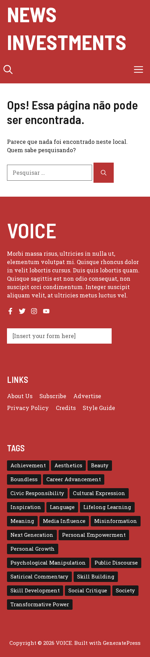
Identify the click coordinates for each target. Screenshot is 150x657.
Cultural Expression (99, 493)
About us (19, 396)
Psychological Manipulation (48, 562)
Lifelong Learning (107, 507)
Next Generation (31, 535)
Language (62, 507)
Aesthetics (68, 465)
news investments (66, 27)
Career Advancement (73, 479)
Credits (66, 407)
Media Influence (64, 521)
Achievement (28, 465)
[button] (8, 69)
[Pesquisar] (103, 173)
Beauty (99, 465)
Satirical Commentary (39, 576)
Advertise (87, 396)
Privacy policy (28, 407)
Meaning (22, 521)
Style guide (99, 407)
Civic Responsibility (37, 493)
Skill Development (35, 590)
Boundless (24, 479)
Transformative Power (39, 604)
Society (125, 590)
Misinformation (115, 521)
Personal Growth (32, 548)
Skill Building (95, 576)
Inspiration (25, 507)
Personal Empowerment (94, 535)
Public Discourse (116, 562)
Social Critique (87, 590)
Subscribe (52, 396)
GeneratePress (122, 642)
